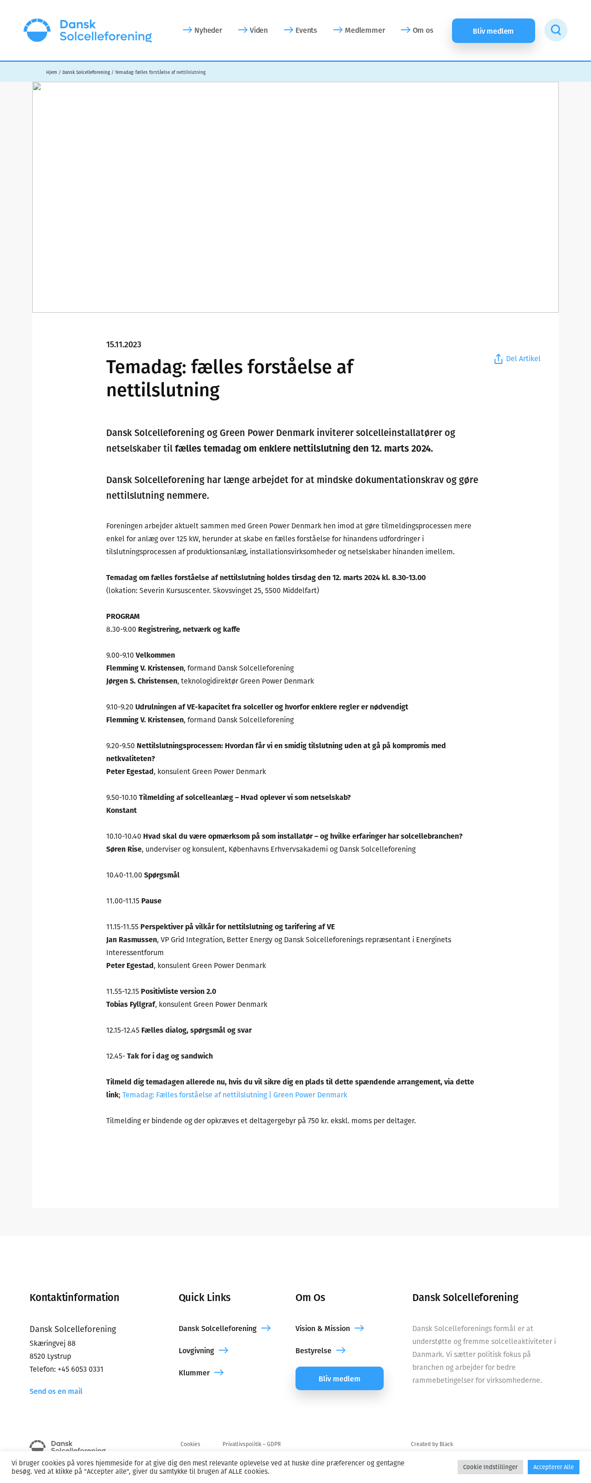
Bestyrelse (314, 1350)
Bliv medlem (340, 1378)
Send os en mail (56, 1391)
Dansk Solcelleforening (218, 1328)
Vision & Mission (323, 1328)
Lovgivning (196, 1350)
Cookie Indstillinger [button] (490, 1467)
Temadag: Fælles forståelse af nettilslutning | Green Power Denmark (234, 1094)
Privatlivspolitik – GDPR (252, 1444)
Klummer (194, 1372)
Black (446, 1444)
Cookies (190, 1444)
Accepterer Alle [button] (553, 1467)
